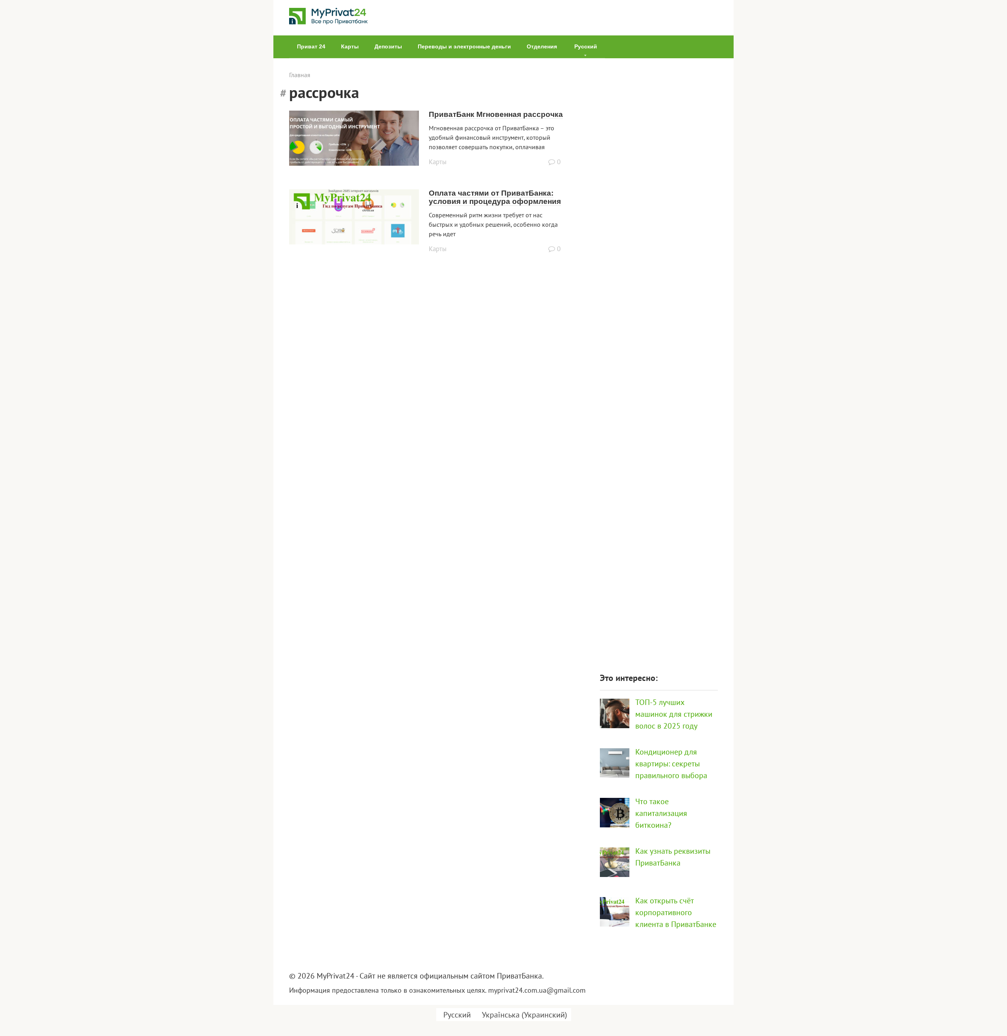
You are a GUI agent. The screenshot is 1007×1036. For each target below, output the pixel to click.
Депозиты (388, 46)
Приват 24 (311, 46)
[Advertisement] (659, 361)
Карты (350, 46)
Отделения (542, 46)
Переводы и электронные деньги (464, 46)
